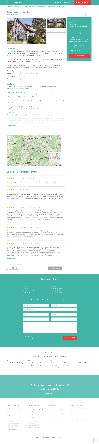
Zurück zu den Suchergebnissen (14, 6)
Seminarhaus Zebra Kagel (78, 419)
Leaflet (51, 165)
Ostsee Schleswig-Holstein (14, 411)
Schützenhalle (32, 423)
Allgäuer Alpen (11, 427)
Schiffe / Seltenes (33, 417)
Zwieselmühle (75, 413)
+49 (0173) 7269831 (28, 291)
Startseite (24, 6)
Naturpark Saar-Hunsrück (14, 419)
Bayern (28, 6)
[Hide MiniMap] (59, 163)
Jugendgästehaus (33, 421)
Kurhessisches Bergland (13, 423)
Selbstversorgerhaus (34, 427)
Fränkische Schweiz (41, 6)
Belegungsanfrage (79, 55)
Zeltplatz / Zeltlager (33, 425)
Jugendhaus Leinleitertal (59, 6)
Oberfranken (34, 6)
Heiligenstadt (50, 6)
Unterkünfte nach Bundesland (58, 411)
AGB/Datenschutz (45, 437)
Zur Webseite (26, 293)
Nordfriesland (10, 421)
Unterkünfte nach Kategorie (57, 413)
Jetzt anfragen (70, 338)
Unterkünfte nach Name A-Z (57, 417)
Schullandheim (32, 413)
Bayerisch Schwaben (12, 413)
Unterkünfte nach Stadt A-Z (57, 415)
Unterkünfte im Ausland (56, 419)
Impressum (54, 437)
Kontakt (37, 437)
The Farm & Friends (76, 415)
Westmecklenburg (12, 425)
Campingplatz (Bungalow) (35, 409)
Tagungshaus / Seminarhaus (36, 411)
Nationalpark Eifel (12, 429)
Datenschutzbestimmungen (50, 337)
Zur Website (49, 393)
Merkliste (59, 2)
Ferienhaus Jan (75, 417)
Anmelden (69, 2)
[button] (34, 148)
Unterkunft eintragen (84, 2)
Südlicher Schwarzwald (13, 409)
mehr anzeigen (11, 222)
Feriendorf (31, 419)
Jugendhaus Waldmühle (78, 421)
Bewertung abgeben (55, 268)
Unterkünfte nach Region (56, 409)
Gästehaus (31, 415)
